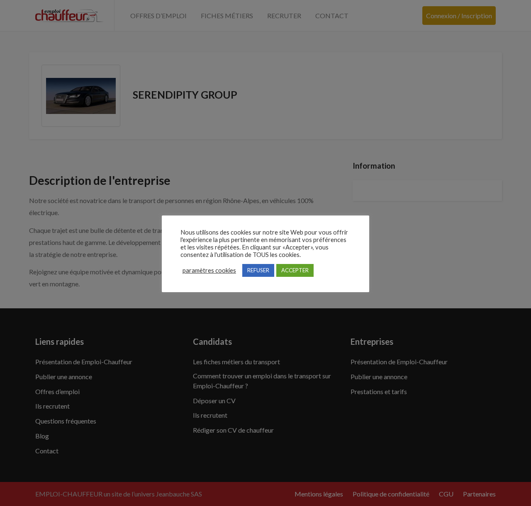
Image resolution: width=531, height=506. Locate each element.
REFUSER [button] (258, 270)
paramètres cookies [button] (209, 270)
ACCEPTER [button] (295, 270)
